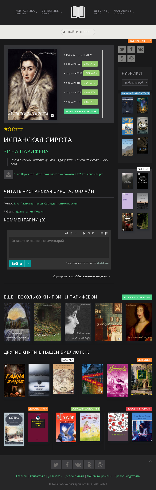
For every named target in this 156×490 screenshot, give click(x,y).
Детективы (50, 12)
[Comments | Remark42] (59, 255)
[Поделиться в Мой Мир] (100, 464)
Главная (21, 476)
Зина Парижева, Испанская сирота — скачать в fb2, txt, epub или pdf (58, 174)
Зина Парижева (26, 151)
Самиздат (50, 203)
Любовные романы (99, 476)
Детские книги (74, 476)
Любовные (122, 12)
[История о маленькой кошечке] (15, 322)
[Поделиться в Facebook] (67, 464)
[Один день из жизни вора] (76, 322)
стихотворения (68, 203)
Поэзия (39, 211)
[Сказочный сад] (45, 322)
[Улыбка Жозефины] (106, 322)
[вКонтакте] (140, 49)
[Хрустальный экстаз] (137, 322)
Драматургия (24, 211)
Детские (100, 12)
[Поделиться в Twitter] (56, 464)
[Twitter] (122, 49)
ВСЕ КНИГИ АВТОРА (137, 297)
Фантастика (25, 12)
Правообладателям (127, 476)
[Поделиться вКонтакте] (78, 464)
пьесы (39, 203)
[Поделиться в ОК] (89, 464)
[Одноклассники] (122, 58)
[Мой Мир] (131, 58)
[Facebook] (131, 49)
